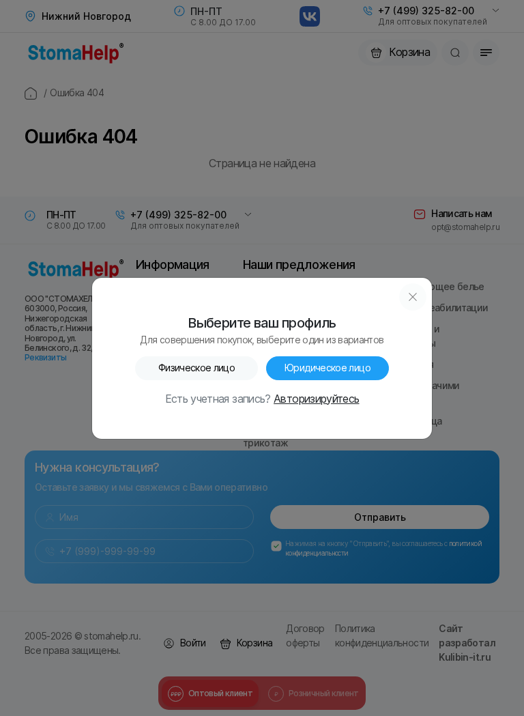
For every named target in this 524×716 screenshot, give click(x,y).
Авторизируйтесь (316, 399)
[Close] (412, 297)
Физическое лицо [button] (196, 367)
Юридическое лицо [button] (327, 367)
